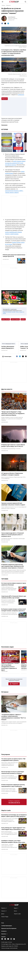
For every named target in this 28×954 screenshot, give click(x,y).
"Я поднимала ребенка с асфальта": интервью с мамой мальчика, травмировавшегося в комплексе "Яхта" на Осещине (13, 717)
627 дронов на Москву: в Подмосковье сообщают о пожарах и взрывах (12, 474)
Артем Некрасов (11, 17)
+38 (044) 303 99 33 (14, 803)
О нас (2, 923)
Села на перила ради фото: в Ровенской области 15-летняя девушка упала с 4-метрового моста (12, 534)
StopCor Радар (4, 916)
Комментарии (7, 356)
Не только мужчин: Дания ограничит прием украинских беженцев (13, 584)
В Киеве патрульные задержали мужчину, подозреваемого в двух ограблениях (13, 785)
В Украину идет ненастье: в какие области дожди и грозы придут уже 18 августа (13, 445)
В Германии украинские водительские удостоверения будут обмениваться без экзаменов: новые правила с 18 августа (12, 566)
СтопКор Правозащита (6, 925)
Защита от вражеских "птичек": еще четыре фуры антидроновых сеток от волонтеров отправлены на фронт (10, 667)
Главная (3, 5)
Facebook (9, 312)
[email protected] (13, 948)
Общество (8, 5)
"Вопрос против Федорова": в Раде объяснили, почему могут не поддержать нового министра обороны (13, 413)
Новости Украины (15, 319)
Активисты (3, 931)
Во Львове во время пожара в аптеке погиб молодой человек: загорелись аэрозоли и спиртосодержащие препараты (13, 610)
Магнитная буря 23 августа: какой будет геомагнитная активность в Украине (12, 772)
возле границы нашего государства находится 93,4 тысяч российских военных (15, 163)
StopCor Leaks (6, 810)
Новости (3, 911)
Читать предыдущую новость (8, 343)
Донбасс (23, 319)
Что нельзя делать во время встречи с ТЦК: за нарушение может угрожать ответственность (13, 760)
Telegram (5, 312)
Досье (2, 914)
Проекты (3, 908)
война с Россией (5, 319)
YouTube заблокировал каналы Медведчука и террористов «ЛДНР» (7, 348)
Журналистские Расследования (8, 928)
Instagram (21, 312)
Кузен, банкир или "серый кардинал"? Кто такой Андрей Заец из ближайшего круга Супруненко (13, 829)
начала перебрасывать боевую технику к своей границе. (13, 233)
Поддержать (15, 683)
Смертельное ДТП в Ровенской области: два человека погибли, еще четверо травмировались (13, 597)
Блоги (15, 911)
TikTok (4, 313)
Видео (15, 908)
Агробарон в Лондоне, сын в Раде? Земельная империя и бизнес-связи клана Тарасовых (13, 842)
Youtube (13, 312)
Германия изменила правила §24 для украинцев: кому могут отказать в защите (13, 504)
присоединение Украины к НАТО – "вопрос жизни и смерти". (14, 191)
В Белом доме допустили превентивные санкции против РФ (14, 255)
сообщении (21, 95)
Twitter (16, 312)
